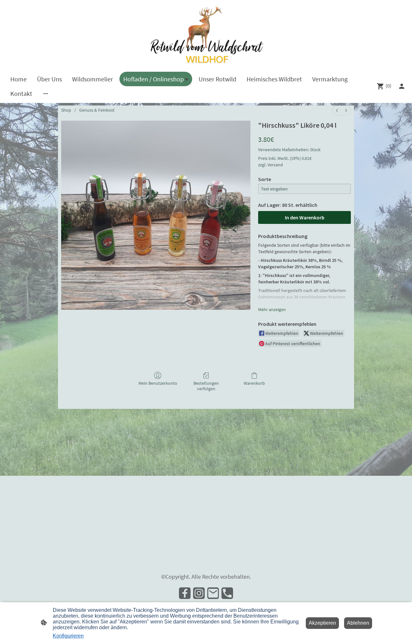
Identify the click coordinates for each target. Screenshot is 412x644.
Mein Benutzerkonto (157, 383)
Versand (275, 165)
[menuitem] (337, 110)
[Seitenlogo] (206, 34)
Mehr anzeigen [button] (272, 309)
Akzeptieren (322, 623)
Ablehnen (358, 623)
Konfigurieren (68, 636)
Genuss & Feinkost (97, 110)
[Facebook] (185, 593)
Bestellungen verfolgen (206, 385)
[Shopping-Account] (402, 86)
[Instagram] (199, 593)
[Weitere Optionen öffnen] (46, 93)
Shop (66, 110)
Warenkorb (254, 383)
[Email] (213, 593)
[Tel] (227, 593)
